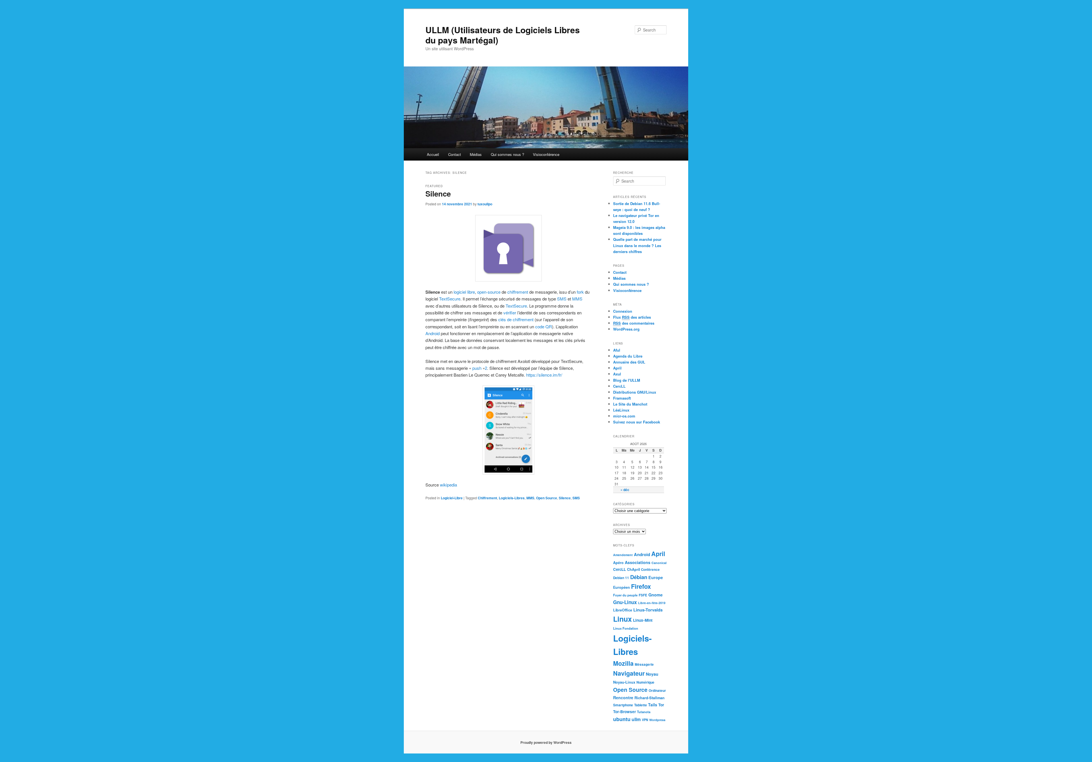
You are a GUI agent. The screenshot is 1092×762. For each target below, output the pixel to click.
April (617, 368)
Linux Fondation (625, 628)
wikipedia (449, 485)
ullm (636, 719)
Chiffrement (487, 497)
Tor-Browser (624, 711)
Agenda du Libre (627, 356)
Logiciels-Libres (512, 497)
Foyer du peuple (625, 595)
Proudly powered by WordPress (546, 742)
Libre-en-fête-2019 (651, 603)
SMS (561, 299)
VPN (645, 719)
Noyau (652, 674)
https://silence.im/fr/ (543, 375)
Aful (616, 350)
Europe (655, 577)
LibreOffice (622, 610)
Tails (652, 704)
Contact (454, 154)
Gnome (655, 595)
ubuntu (621, 719)
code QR (543, 326)
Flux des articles (632, 317)
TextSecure (449, 299)
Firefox (641, 586)
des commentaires (633, 323)
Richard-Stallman (649, 697)
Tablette (640, 704)
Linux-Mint (643, 620)
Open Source (546, 497)
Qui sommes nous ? (507, 154)
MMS (577, 299)
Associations (637, 562)
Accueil (433, 154)
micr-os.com (624, 416)
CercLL (619, 386)
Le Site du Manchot (630, 404)
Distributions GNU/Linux (634, 392)
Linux (622, 619)
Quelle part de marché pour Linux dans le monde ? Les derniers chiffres (637, 245)
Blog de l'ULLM (626, 380)
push (476, 368)
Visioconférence (546, 154)
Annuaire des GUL (629, 362)
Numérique (645, 682)
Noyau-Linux (624, 682)
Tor (661, 704)
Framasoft (622, 398)
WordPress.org (626, 329)
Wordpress (657, 720)
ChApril (633, 569)
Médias (476, 154)
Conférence (650, 569)
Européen (621, 587)
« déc (625, 489)
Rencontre (623, 697)
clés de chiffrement (515, 319)
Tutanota (643, 711)
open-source (488, 292)
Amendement (623, 555)
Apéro (618, 562)
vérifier (509, 313)
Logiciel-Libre (452, 497)
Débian (638, 577)
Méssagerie (644, 664)
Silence (438, 193)
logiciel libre (464, 292)
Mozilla (623, 663)
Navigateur (629, 673)
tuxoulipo (484, 203)
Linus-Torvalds (648, 610)
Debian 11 (621, 577)
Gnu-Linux (625, 602)
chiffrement (517, 292)
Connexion (622, 311)
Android (432, 333)
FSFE (643, 595)
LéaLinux (621, 410)
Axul (617, 374)
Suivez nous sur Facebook (636, 422)
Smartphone (623, 704)
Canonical (659, 563)
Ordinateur (657, 690)
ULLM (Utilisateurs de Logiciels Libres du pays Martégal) (502, 35)
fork (580, 292)
